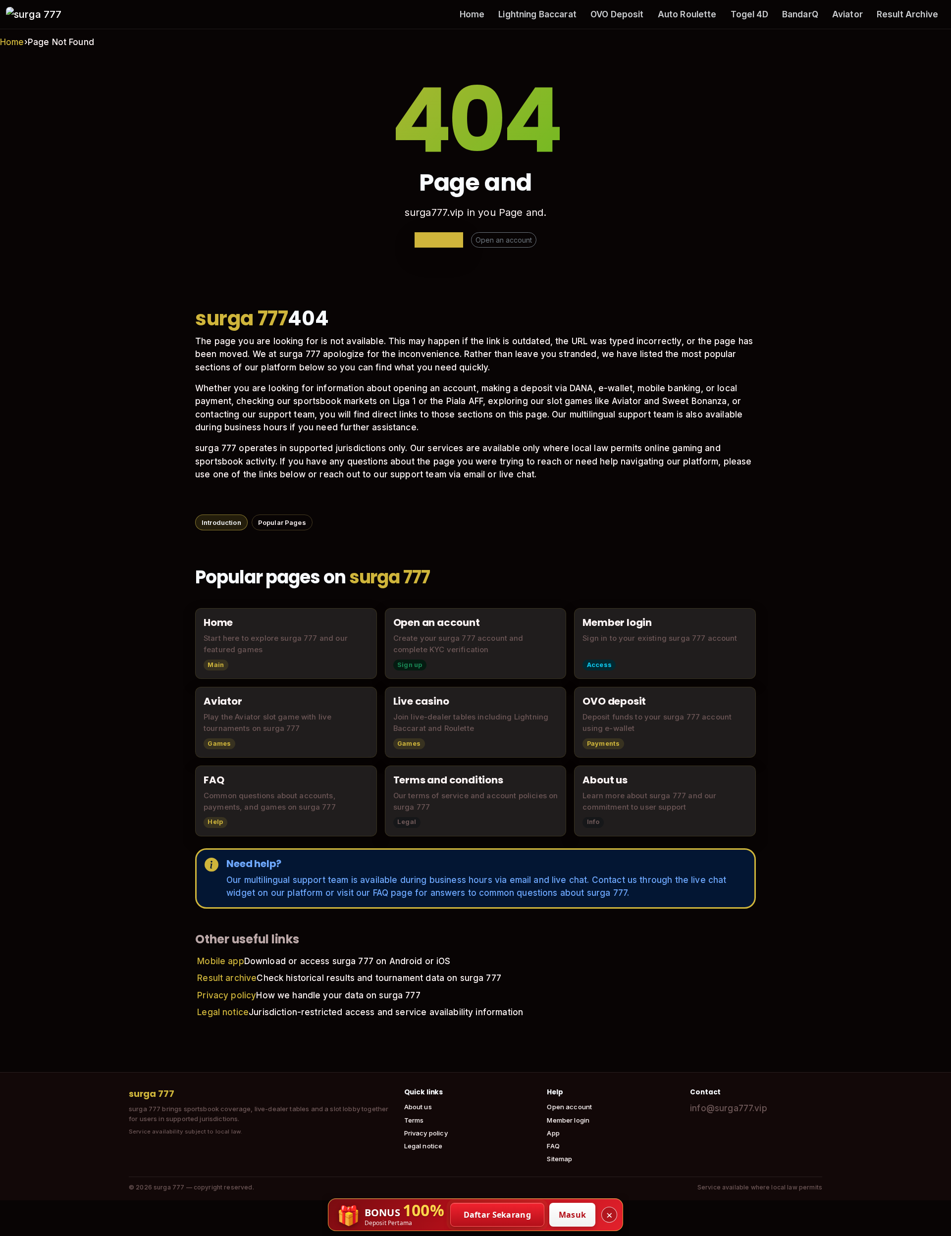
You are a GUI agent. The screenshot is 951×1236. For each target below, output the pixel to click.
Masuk (572, 1214)
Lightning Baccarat (537, 14)
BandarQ (800, 14)
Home (472, 14)
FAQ (553, 1146)
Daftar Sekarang (497, 1214)
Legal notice (223, 1012)
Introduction (221, 522)
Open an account (504, 240)
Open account (569, 1107)
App (553, 1133)
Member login (568, 1120)
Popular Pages (282, 522)
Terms (414, 1120)
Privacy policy (226, 995)
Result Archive (907, 14)
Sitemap (559, 1159)
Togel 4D (749, 14)
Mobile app (220, 961)
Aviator (847, 14)
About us (418, 1107)
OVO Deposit (617, 14)
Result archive (227, 978)
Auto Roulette (687, 14)
